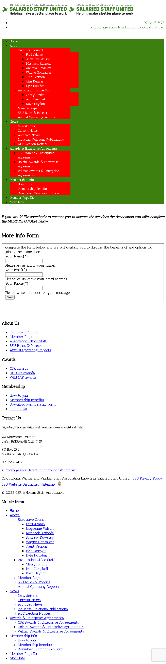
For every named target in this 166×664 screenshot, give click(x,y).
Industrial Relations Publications (41, 139)
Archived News (29, 135)
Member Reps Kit (22, 198)
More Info (17, 202)
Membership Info (22, 180)
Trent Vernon (35, 77)
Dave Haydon (35, 104)
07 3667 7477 (153, 23)
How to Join (26, 184)
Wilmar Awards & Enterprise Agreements (51, 631)
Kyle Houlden (35, 86)
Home (14, 41)
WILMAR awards (23, 377)
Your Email (16, 270)
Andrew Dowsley (38, 68)
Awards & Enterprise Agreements (33, 148)
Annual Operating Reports (36, 117)
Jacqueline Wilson (38, 59)
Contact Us (18, 409)
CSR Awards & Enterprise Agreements (48, 622)
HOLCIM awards (22, 373)
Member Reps (27, 108)
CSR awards (19, 368)
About (14, 46)
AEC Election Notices (33, 144)
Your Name (16, 256)
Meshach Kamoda (38, 63)
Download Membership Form (39, 193)
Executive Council (30, 50)
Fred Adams (34, 54)
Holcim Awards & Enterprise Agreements (51, 627)
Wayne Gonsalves (38, 72)
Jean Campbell (36, 99)
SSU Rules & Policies (33, 113)
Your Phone (16, 283)
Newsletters (26, 126)
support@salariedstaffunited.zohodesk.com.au (127, 27)
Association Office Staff (35, 90)
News (14, 122)
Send (10, 297)
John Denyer (35, 81)
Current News (28, 130)
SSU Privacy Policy (148, 478)
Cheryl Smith (35, 95)
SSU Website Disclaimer (21, 484)
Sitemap (48, 484)
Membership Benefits (33, 189)
